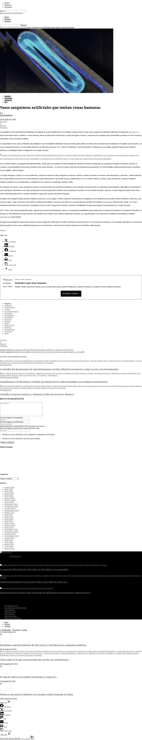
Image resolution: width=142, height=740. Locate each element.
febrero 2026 (9, 500)
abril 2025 (8, 521)
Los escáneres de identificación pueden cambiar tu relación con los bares (42, 350)
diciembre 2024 (11, 530)
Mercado (9, 614)
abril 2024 (8, 546)
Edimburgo (8, 313)
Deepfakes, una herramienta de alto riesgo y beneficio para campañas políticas (43, 645)
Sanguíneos (8, 331)
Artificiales (8, 305)
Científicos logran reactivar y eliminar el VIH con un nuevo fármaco (37, 394)
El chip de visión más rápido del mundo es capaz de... (28, 677)
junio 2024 (8, 542)
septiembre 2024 (11, 536)
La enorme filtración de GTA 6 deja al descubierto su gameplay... (35, 569)
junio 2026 (8, 492)
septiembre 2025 (11, 511)
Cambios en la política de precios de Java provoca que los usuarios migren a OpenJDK (48, 352)
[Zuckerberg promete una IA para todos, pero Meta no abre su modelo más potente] (71, 578)
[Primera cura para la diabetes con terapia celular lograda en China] (5, 690)
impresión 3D (133, 132)
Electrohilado (9, 315)
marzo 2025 (9, 523)
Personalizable (9, 329)
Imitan (6, 323)
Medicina (7, 327)
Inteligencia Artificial (9, 377)
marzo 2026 (9, 498)
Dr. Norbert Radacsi (11, 311)
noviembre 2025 (11, 506)
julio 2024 (8, 540)
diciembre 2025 (11, 504)
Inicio (6, 3)
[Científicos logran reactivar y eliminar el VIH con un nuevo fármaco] (71, 388)
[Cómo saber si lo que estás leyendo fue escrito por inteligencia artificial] (71, 655)
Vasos (6, 333)
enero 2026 (9, 502)
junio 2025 (8, 517)
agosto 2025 (9, 513)
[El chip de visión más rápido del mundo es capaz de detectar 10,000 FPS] (5, 673)
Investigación (5, 365)
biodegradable (108, 202)
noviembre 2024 (11, 532)
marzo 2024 (9, 549)
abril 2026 (8, 496)
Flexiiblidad (8, 317)
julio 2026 (8, 489)
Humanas (7, 319)
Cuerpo (7, 309)
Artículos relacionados (8, 356)
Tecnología (9, 27)
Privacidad (16, 630)
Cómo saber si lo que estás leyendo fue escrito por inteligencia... (35, 659)
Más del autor (22, 356)
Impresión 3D (8, 100)
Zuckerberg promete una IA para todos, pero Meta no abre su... (34, 582)
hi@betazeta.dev (15, 556)
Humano (7, 321)
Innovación (10, 616)
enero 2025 (9, 527)
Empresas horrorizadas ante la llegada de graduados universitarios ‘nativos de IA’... (45, 593)
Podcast (7, 5)
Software (9, 612)
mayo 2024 (9, 544)
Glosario (8, 7)
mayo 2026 (9, 494)
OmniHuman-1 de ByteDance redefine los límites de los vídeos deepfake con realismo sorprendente (54, 382)
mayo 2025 (9, 519)
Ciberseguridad (12, 618)
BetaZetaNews (6, 115)
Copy (25, 739)
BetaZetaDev (6, 630)
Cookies (24, 630)
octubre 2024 (10, 534)
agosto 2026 (9, 487)
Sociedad (9, 610)
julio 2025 (8, 515)
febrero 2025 (9, 525)
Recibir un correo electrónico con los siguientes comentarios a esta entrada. (29, 434)
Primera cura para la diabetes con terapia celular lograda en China (36, 694)
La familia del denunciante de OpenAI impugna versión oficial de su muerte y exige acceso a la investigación (59, 369)
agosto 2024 (9, 538)
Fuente (2, 230)
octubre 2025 (10, 508)
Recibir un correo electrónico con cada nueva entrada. (21, 438)
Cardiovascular (9, 307)
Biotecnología (20, 27)
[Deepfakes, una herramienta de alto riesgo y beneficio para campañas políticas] (5, 641)
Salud (5, 102)
